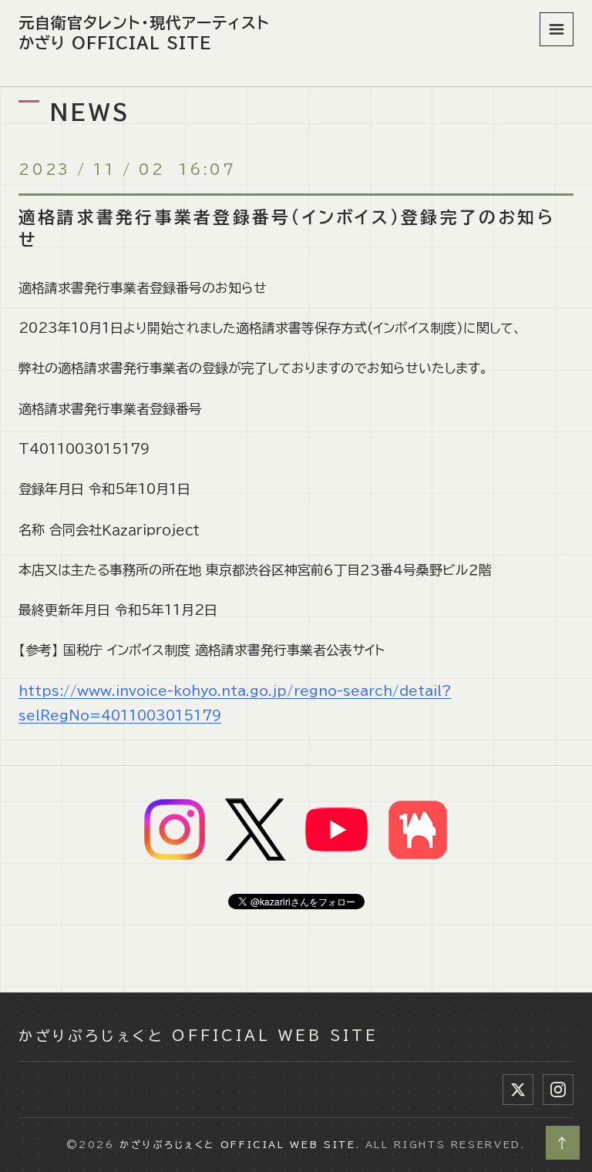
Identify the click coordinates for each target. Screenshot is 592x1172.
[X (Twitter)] (518, 1089)
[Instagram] (558, 1089)
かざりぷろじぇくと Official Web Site (198, 1036)
